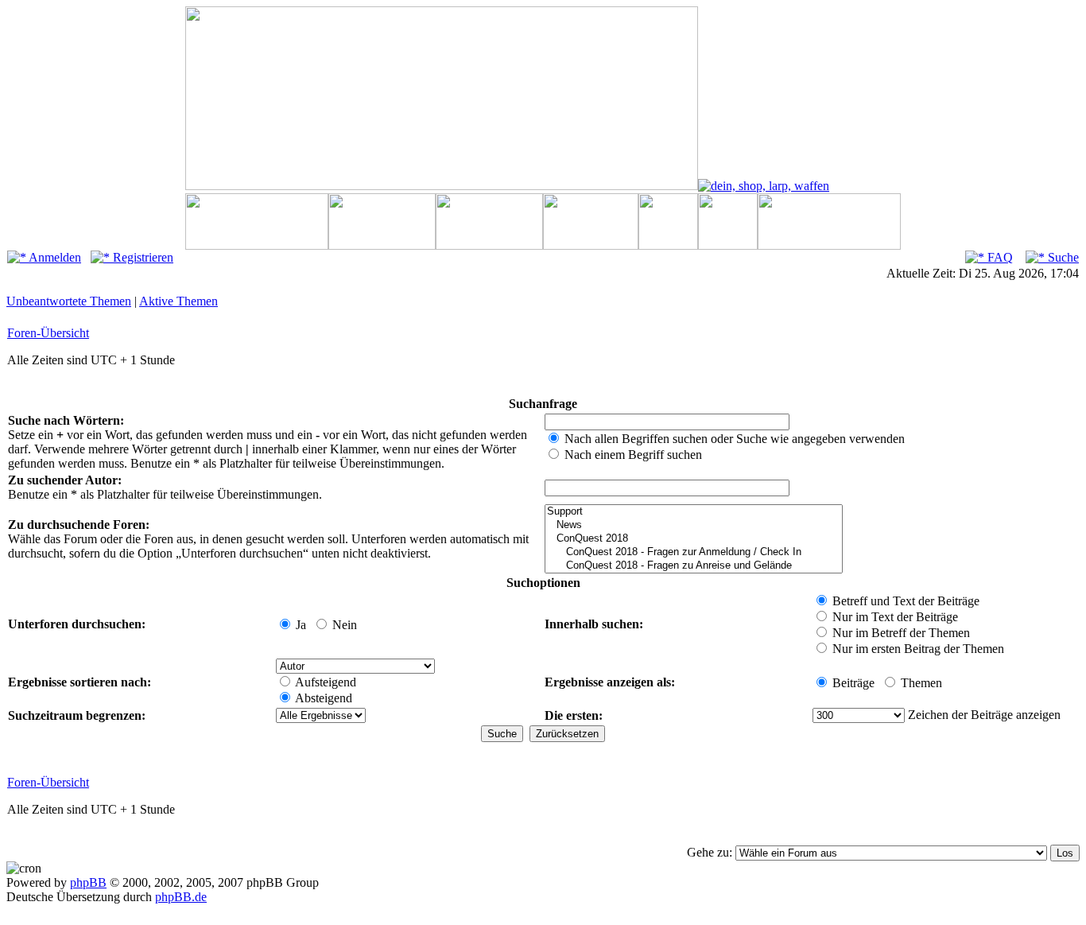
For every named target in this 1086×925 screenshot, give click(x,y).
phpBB (88, 882)
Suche (1062, 257)
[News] (693, 525)
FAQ (998, 257)
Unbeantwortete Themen (68, 301)
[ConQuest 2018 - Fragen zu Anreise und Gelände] (693, 566)
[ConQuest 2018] (693, 539)
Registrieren (141, 257)
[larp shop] (763, 185)
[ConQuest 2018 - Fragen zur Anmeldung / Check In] (693, 552)
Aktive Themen (178, 301)
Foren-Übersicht (48, 333)
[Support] (693, 512)
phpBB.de (181, 897)
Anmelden (53, 257)
